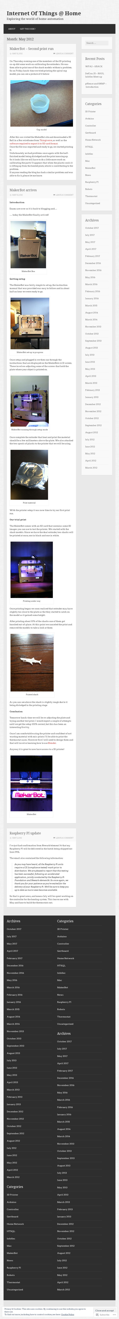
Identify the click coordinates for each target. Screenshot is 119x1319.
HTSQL (89, 147)
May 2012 (90, 453)
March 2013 (91, 383)
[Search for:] (96, 43)
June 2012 (90, 447)
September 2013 (93, 341)
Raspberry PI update (25, 833)
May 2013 (90, 369)
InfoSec (89, 154)
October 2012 (92, 418)
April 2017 (90, 249)
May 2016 (90, 277)
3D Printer (90, 111)
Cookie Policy (67, 1314)
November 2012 (93, 411)
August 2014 (91, 313)
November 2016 (93, 270)
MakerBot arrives (23, 190)
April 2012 (90, 461)
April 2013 (90, 376)
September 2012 (93, 425)
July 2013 (89, 355)
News (88, 175)
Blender (52, 743)
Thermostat (91, 196)
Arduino (89, 119)
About (11, 29)
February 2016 (92, 291)
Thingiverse (46, 140)
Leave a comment (64, 54)
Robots (88, 189)
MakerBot (90, 168)
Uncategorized (92, 203)
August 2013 (91, 348)
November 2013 (93, 327)
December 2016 (93, 263)
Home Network (93, 140)
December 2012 (93, 404)
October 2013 (92, 334)
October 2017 (92, 228)
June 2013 (90, 362)
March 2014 (91, 319)
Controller (90, 126)
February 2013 (92, 390)
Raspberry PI (92, 182)
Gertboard (90, 133)
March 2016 (91, 284)
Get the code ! (27, 29)
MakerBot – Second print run (32, 49)
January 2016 (92, 298)
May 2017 (90, 242)
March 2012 (91, 468)
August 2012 (91, 432)
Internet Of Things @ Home (44, 13)
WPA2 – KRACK (93, 66)
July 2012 (90, 439)
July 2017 (90, 235)
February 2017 (92, 256)
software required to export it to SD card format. (34, 143)
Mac (87, 161)
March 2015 (91, 305)
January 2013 (91, 397)
